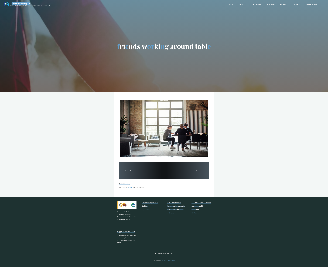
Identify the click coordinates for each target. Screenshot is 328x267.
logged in (129, 187)
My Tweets (145, 210)
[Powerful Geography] (6, 4)
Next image (199, 171)
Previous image (129, 171)
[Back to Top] (321, 260)
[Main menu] (323, 4)
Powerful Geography (20, 3)
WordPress (171, 261)
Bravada (163, 261)
